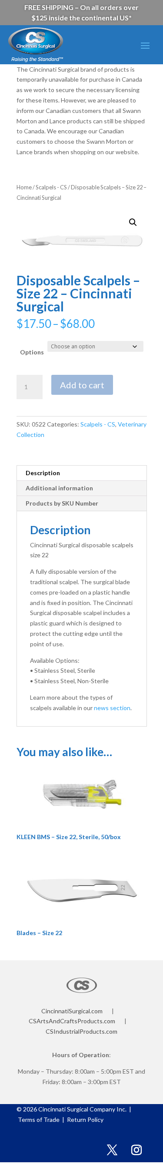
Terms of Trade (40, 1119)
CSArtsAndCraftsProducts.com (72, 1021)
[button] (133, 222)
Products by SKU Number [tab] (62, 503)
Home (24, 187)
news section (112, 707)
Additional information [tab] (59, 488)
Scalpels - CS (51, 187)
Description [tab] (43, 472)
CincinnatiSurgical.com (72, 1011)
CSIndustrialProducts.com (81, 1031)
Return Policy (84, 1119)
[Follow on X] (112, 1150)
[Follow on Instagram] (136, 1150)
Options (32, 352)
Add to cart (82, 385)
